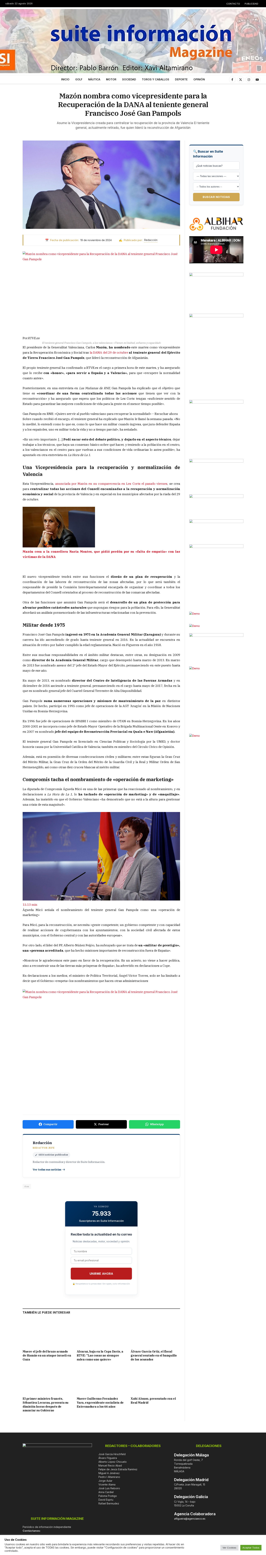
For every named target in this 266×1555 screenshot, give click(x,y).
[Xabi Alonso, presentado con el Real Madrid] (155, 1380)
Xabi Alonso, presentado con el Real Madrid (153, 1400)
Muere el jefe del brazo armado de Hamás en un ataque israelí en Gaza (47, 1355)
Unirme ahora (101, 1273)
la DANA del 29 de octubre (109, 353)
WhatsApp (157, 1124)
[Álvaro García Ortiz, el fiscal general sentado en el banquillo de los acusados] (155, 1333)
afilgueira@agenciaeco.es (189, 1518)
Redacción (150, 240)
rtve (26, 1186)
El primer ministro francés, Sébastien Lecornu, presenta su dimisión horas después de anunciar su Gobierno (45, 1404)
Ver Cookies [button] (229, 1547)
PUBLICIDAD (251, 3)
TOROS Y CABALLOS (155, 79)
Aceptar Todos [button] (250, 1547)
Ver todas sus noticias (47, 1169)
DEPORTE (181, 79)
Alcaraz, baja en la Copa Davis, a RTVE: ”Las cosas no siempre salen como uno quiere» (100, 1355)
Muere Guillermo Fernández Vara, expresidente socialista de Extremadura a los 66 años (100, 1402)
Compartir (50, 1124)
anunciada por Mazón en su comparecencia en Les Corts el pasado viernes (111, 484)
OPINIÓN (199, 79)
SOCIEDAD (129, 79)
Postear (103, 1124)
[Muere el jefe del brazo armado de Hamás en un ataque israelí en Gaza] (47, 1333)
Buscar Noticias (216, 197)
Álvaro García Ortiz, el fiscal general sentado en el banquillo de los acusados (154, 1355)
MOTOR (111, 79)
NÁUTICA (94, 79)
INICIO (65, 79)
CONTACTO (233, 3)
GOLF (78, 79)
